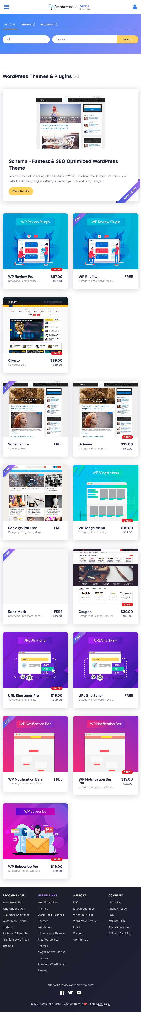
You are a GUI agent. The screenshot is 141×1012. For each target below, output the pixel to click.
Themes (27, 24)
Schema (85, 444)
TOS (111, 915)
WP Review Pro (20, 277)
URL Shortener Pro (23, 695)
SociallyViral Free (22, 528)
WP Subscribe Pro (23, 866)
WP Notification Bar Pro (95, 781)
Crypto (14, 360)
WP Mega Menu (92, 528)
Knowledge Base (84, 908)
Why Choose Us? (14, 908)
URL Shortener (91, 695)
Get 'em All (44, 242)
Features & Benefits (15, 933)
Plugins (48, 24)
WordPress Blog (13, 902)
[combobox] (95, 39)
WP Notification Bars (25, 779)
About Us (114, 902)
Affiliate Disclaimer (120, 933)
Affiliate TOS (116, 921)
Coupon (85, 612)
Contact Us (80, 939)
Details (35, 242)
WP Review (88, 277)
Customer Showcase (16, 915)
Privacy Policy (117, 908)
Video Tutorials (83, 915)
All (9, 24)
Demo (26, 242)
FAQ (75, 902)
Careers (78, 933)
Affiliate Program (119, 927)
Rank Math (17, 612)
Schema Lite (18, 444)
